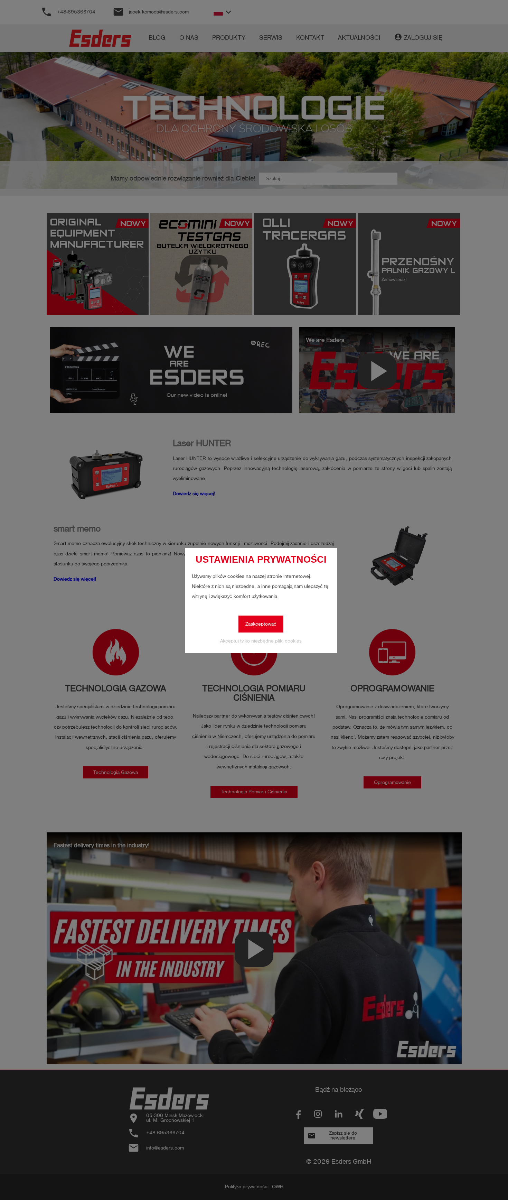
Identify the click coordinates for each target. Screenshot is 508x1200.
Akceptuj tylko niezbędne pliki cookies (261, 641)
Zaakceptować (260, 624)
